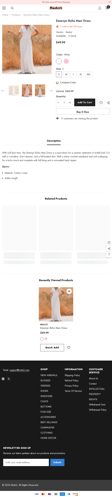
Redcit (69, 32)
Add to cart (85, 102)
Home (5, 15)
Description (54, 141)
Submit (57, 462)
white (42, 338)
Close (109, 2)
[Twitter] (8, 379)
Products (16, 15)
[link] (19, 257)
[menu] (4, 8)
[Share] (107, 102)
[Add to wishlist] (101, 102)
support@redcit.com (19, 370)
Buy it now (83, 112)
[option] (27, 49)
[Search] (12, 8)
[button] (3, 91)
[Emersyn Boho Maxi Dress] (56, 304)
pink (46, 338)
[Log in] (99, 8)
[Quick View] (69, 291)
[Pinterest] (3, 379)
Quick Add (52, 347)
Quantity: (61, 96)
